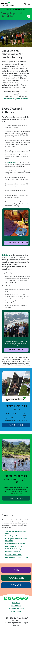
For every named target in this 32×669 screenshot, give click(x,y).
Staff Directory (16, 605)
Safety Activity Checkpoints (15, 549)
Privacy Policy (16, 611)
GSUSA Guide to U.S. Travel (14, 546)
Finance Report (11, 162)
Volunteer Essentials (12, 552)
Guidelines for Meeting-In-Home (16, 557)
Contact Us (16, 602)
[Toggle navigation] (29, 4)
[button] (25, 4)
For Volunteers (7, 9)
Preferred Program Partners (16, 99)
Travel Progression (12, 536)
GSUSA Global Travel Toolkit (15, 543)
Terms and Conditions (16, 608)
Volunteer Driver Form (13, 554)
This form (6, 255)
